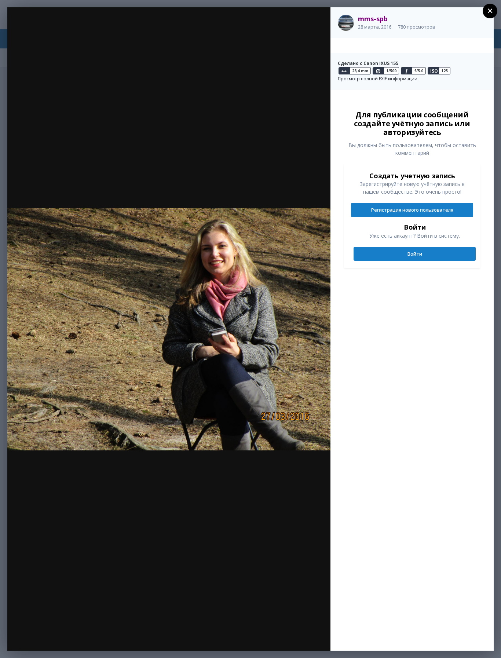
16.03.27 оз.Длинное (67, 26)
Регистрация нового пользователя (412, 209)
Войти (414, 254)
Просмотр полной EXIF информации (377, 79)
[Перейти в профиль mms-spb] (346, 23)
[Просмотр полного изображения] (317, 21)
